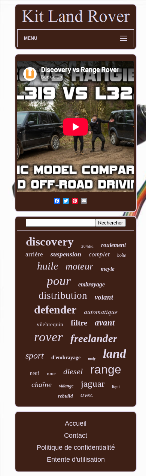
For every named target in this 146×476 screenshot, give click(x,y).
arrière (34, 254)
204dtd (87, 246)
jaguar (92, 383)
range (105, 369)
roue (51, 373)
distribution (63, 295)
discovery (50, 241)
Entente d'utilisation (76, 459)
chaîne (41, 384)
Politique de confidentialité (76, 447)
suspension (66, 254)
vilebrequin (50, 324)
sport (34, 355)
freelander (93, 338)
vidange (66, 386)
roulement (113, 245)
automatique (101, 311)
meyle (108, 269)
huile (47, 266)
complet (99, 254)
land (114, 353)
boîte (121, 255)
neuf (34, 373)
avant (105, 322)
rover (48, 337)
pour (59, 281)
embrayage (91, 284)
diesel (73, 371)
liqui (116, 386)
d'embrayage (65, 357)
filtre (79, 322)
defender (55, 309)
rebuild (65, 396)
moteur (79, 266)
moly (91, 359)
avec (86, 395)
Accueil (75, 423)
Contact (75, 435)
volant (104, 297)
